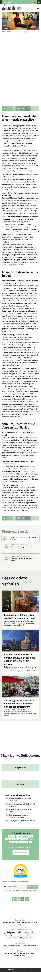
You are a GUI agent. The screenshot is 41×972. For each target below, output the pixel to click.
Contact (20, 951)
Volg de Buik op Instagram (22, 899)
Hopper (8, 211)
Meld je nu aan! (20, 852)
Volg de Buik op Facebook (14, 899)
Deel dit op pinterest (18, 108)
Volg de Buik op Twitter (18, 899)
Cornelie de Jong (21, 32)
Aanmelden (32, 887)
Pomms (22, 474)
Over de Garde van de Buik (20, 929)
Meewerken (20, 943)
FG (21, 360)
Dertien (15, 326)
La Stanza (23, 249)
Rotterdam (7, 2)
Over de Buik (20, 920)
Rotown (28, 445)
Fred (12, 255)
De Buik (8, 8)
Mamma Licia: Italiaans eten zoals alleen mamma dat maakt (20, 616)
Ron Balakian (34, 411)
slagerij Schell (7, 401)
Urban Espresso (24, 211)
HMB (16, 360)
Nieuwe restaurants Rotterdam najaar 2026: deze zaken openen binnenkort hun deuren (19, 659)
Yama (4, 442)
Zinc (12, 247)
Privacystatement (29, 970)
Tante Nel (31, 474)
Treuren (27, 399)
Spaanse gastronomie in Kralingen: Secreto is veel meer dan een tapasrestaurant (19, 703)
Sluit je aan (30, 938)
